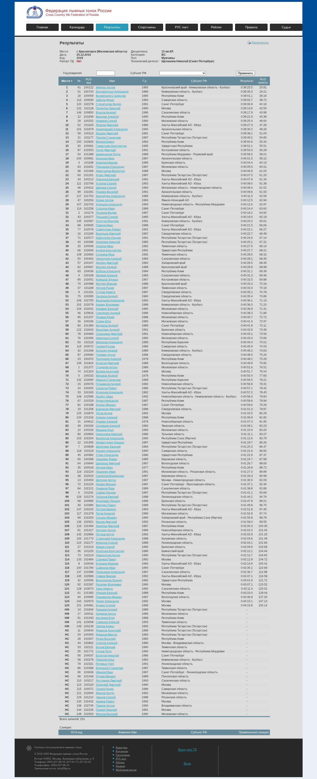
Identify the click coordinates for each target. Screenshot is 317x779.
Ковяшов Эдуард (107, 279)
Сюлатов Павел (106, 388)
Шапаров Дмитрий (108, 463)
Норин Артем (104, 200)
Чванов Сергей (106, 697)
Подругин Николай (108, 108)
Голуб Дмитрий (106, 150)
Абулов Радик (105, 288)
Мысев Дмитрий (106, 522)
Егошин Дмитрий (107, 133)
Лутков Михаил (106, 676)
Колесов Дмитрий (107, 363)
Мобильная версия (126, 769)
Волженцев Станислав (111, 95)
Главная (42, 27)
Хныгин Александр (108, 451)
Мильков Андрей (107, 375)
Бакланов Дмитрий (108, 409)
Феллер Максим (106, 283)
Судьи (286, 27)
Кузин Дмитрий (106, 175)
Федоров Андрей (107, 325)
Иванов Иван (104, 672)
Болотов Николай (107, 655)
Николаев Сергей (107, 338)
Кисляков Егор (105, 618)
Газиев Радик (104, 689)
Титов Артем (104, 413)
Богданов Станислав (109, 668)
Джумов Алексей (106, 275)
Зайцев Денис (105, 100)
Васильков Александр (110, 300)
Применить (245, 73)
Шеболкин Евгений (108, 446)
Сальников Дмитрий (109, 334)
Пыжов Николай (106, 709)
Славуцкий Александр (110, 538)
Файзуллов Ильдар (108, 237)
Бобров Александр (108, 271)
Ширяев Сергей (106, 187)
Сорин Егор (103, 321)
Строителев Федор (108, 104)
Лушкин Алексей (106, 421)
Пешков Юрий (105, 317)
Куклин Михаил (106, 405)
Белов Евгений (105, 647)
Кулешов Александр (109, 204)
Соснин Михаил (106, 517)
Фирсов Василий (107, 714)
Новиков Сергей (106, 121)
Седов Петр (104, 651)
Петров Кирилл (106, 509)
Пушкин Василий (107, 192)
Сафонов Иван (106, 567)
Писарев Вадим (106, 212)
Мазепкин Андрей (108, 329)
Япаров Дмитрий (107, 125)
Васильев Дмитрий (108, 233)
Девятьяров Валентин (110, 171)
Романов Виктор (106, 634)
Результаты (112, 27)
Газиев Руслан (105, 346)
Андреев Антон (106, 613)
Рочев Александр (107, 400)
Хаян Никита (104, 588)
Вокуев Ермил (105, 141)
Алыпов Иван (104, 246)
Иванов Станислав (108, 379)
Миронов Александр (109, 342)
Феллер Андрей (106, 267)
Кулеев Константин (108, 250)
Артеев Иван (104, 467)
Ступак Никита (105, 292)
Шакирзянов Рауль (108, 154)
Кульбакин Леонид (108, 501)
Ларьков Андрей (106, 609)
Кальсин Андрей (106, 350)
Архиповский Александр (112, 129)
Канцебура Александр (110, 196)
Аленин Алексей (106, 417)
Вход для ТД (187, 749)
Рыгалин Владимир (108, 584)
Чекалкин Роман (106, 459)
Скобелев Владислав (110, 476)
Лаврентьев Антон (108, 555)
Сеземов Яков (105, 254)
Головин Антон (106, 354)
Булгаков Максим (107, 563)
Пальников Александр (110, 572)
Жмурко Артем (105, 87)
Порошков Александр (110, 166)
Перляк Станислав (108, 137)
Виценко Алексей (107, 116)
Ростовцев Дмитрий (109, 680)
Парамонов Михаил (109, 597)
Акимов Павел (105, 701)
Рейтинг (216, 27)
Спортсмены (146, 27)
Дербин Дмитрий (107, 263)
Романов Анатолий (108, 630)
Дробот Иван (104, 396)
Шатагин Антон (106, 480)
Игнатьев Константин (110, 551)
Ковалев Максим (106, 162)
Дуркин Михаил (106, 484)
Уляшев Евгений (106, 593)
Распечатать (260, 42)
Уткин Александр (107, 455)
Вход (187, 763)
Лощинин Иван (106, 471)
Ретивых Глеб (105, 664)
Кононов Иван (105, 158)
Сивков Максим (106, 576)
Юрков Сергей (105, 547)
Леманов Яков (105, 488)
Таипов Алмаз (105, 626)
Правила (251, 27)
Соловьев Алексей (108, 425)
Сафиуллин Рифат (108, 229)
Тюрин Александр (107, 601)
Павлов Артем (105, 705)
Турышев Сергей (107, 217)
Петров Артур (105, 534)
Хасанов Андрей (107, 296)
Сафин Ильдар (106, 492)
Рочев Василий (106, 638)
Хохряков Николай (108, 242)
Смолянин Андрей (108, 313)
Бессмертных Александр (112, 91)
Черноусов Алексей (109, 258)
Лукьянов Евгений (107, 179)
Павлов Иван (104, 225)
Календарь (77, 27)
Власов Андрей (106, 112)
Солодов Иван (105, 208)
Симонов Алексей (107, 622)
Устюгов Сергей (106, 183)
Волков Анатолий (107, 371)
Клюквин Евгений (107, 308)
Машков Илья (105, 430)
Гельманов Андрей (108, 384)
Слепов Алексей (106, 643)
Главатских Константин (111, 146)
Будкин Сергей (105, 605)
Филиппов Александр (110, 438)
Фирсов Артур (105, 693)
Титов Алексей (105, 513)
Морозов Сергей (107, 542)
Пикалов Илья (105, 659)
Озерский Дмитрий (108, 684)
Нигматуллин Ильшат (110, 442)
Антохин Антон (106, 530)
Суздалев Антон (106, 367)
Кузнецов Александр (109, 392)
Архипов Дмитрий (107, 526)
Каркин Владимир (107, 304)
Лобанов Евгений (107, 496)
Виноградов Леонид (109, 580)
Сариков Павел (106, 559)
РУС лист (181, 27)
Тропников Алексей (108, 359)
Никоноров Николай (109, 434)
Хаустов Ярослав (107, 221)
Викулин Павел (106, 505)
